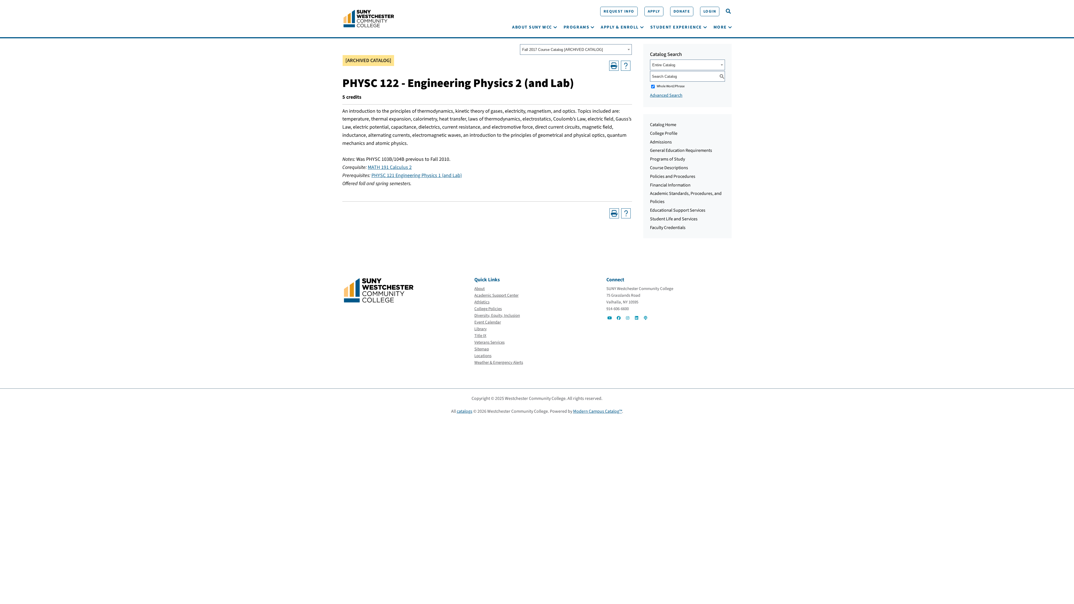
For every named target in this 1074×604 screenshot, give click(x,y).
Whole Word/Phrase (671, 86)
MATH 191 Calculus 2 (390, 167)
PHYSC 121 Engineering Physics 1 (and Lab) (416, 175)
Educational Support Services (677, 210)
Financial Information (670, 185)
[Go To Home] (368, 18)
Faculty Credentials (668, 228)
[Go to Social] (609, 318)
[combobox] (576, 49)
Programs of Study (667, 159)
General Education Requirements (681, 150)
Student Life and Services (674, 219)
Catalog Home (663, 125)
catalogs (464, 411)
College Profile (663, 133)
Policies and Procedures (672, 176)
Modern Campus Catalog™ (597, 411)
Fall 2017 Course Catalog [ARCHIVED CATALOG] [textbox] (562, 50)
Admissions (661, 142)
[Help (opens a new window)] (625, 66)
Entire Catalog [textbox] (663, 65)
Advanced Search (666, 95)
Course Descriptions (669, 168)
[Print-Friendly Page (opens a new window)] (614, 66)
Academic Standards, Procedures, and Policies (686, 197)
